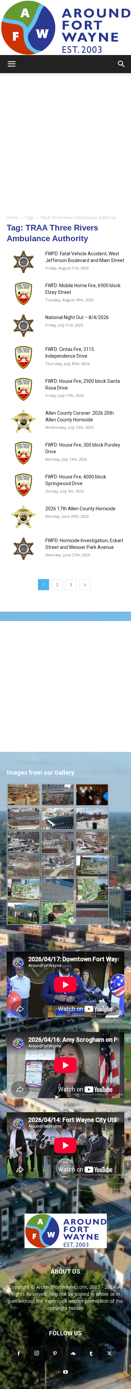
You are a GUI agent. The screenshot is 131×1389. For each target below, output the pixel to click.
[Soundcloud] (73, 1353)
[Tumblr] (91, 1353)
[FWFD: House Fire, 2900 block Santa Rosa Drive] (23, 389)
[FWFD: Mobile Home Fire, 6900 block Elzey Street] (23, 293)
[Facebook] (18, 1353)
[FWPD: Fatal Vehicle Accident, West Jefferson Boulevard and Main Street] (23, 261)
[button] (11, 64)
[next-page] (85, 584)
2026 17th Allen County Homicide (80, 508)
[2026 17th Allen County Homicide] (23, 516)
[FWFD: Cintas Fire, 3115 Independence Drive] (23, 357)
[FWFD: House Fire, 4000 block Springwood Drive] (23, 485)
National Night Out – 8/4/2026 (77, 317)
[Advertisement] (65, 141)
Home (12, 217)
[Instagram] (36, 1353)
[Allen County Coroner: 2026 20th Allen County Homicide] (23, 421)
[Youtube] (65, 1372)
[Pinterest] (54, 1353)
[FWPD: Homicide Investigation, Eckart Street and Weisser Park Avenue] (23, 548)
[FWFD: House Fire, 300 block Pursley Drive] (23, 453)
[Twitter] (109, 1353)
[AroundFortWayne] (65, 27)
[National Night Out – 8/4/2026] (23, 325)
